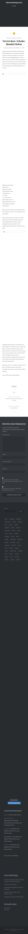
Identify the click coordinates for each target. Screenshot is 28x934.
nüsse (17, 536)
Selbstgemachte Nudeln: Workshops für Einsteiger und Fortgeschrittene (13, 823)
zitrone (6, 559)
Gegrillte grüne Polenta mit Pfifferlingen (13, 896)
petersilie (12, 542)
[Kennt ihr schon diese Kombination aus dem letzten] (14, 780)
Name (4, 454)
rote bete (13, 545)
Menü (14, 6)
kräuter (13, 530)
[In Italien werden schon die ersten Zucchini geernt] (14, 602)
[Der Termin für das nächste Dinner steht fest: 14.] (14, 638)
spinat (6, 551)
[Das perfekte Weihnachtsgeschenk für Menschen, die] (14, 614)
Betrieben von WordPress (10, 929)
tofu (6, 554)
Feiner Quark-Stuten (15, 815)
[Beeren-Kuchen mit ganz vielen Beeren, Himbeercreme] (14, 567)
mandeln (14, 386)
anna (10, 47)
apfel (6, 519)
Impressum (6, 909)
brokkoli (20, 521)
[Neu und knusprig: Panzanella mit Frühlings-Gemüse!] (14, 768)
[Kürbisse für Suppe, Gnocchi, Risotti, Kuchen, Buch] (14, 626)
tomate (11, 554)
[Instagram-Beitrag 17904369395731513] (14, 673)
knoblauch (7, 530)
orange (6, 539)
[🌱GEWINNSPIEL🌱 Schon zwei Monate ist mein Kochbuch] (14, 733)
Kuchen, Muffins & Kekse (14, 38)
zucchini (12, 559)
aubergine (11, 519)
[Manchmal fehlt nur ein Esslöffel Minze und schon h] (14, 709)
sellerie (11, 548)
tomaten (16, 554)
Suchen (6, 508)
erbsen (10, 524)
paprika (7, 542)
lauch (6, 533)
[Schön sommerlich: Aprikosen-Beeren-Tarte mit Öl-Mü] (14, 662)
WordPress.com (15, 930)
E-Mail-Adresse (7, 461)
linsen (10, 533)
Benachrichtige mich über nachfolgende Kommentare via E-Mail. (12, 481)
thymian (20, 551)
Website (4, 468)
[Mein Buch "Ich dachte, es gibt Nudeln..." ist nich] (14, 792)
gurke (12, 527)
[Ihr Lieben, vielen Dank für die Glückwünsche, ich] (14, 744)
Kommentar (6, 434)
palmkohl (20, 539)
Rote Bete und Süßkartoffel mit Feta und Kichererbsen (11, 831)
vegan (6, 556)
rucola (19, 545)
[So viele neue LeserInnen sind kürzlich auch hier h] (14, 650)
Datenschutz (7, 908)
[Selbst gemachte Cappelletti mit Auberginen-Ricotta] (14, 579)
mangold (7, 536)
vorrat (11, 556)
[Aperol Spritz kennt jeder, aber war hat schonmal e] (14, 685)
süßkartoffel (13, 551)
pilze (18, 542)
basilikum (18, 519)
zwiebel (18, 559)
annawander (7, 836)
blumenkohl (7, 521)
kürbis (18, 530)
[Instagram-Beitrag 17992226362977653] (14, 721)
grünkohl (7, 527)
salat (6, 548)
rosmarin (7, 545)
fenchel (16, 524)
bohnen (14, 521)
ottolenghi (13, 539)
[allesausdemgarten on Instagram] (23, 529)
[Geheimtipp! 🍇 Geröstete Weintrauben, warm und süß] (14, 697)
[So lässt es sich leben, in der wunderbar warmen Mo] (14, 591)
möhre (12, 536)
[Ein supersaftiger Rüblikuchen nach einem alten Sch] (14, 756)
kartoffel (18, 527)
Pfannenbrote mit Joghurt (10, 884)
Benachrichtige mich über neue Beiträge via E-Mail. (11, 489)
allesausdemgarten (14, 2)
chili (6, 524)
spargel (17, 548)
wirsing (17, 556)
